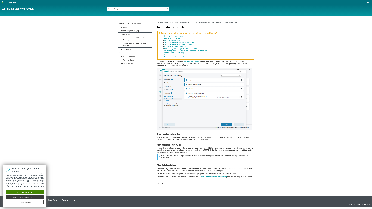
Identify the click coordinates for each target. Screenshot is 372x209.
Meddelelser (216, 22)
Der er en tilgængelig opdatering (176, 46)
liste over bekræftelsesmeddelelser (213, 177)
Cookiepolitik (366, 204)
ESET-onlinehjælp (163, 22)
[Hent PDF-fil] (250, 26)
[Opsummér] (252, 26)
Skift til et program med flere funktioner (179, 42)
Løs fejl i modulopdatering (174, 53)
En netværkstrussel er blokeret (175, 55)
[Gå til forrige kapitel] (158, 183)
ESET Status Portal (50, 200)
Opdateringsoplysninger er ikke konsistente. (180, 49)
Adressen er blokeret (172, 38)
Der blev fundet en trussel (173, 36)
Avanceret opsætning (202, 22)
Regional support (68, 200)
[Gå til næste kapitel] (161, 183)
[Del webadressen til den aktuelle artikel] (247, 26)
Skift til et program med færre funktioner (179, 44)
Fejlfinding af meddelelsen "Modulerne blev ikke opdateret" (186, 51)
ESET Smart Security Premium (18, 8)
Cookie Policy (21, 188)
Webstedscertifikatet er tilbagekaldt (177, 57)
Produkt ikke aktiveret (172, 40)
